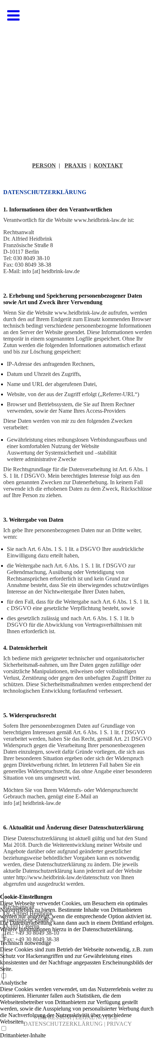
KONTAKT (108, 165)
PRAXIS (76, 165)
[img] (77, 72)
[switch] (3, 1029)
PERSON (44, 165)
